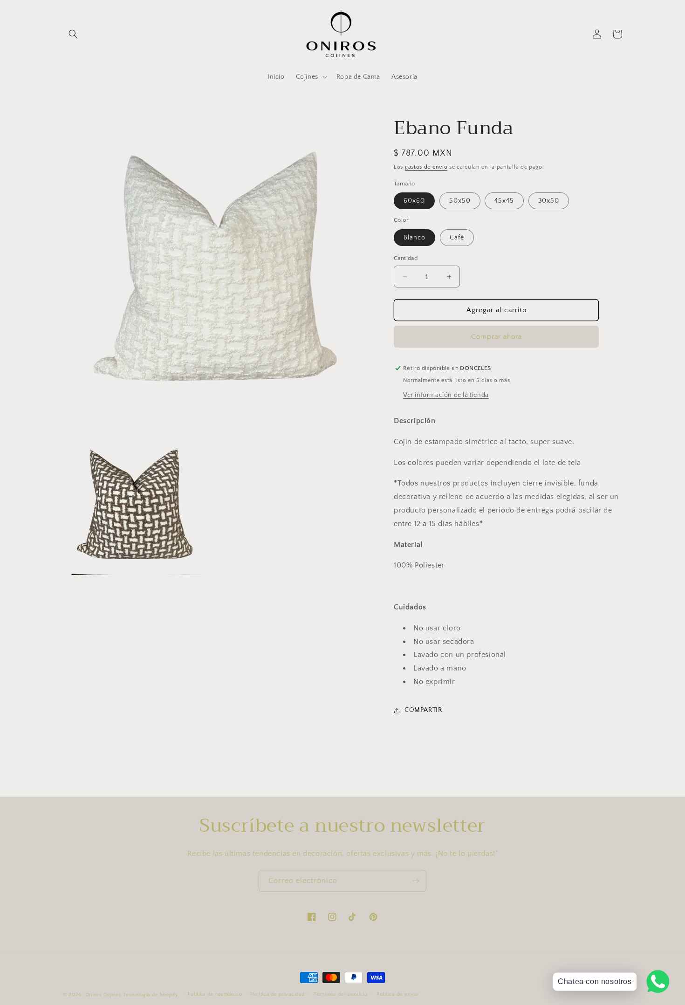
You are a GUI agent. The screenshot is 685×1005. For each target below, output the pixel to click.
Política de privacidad (277, 994)
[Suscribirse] (415, 881)
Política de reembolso (215, 994)
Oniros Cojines (103, 995)
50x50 (460, 201)
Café (457, 237)
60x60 (414, 201)
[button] (73, 34)
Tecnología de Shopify (150, 995)
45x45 (504, 201)
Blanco (414, 237)
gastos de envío (426, 167)
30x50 (548, 201)
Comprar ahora (496, 337)
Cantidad (406, 258)
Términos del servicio (341, 994)
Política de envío (397, 994)
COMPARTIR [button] (423, 710)
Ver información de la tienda (446, 395)
